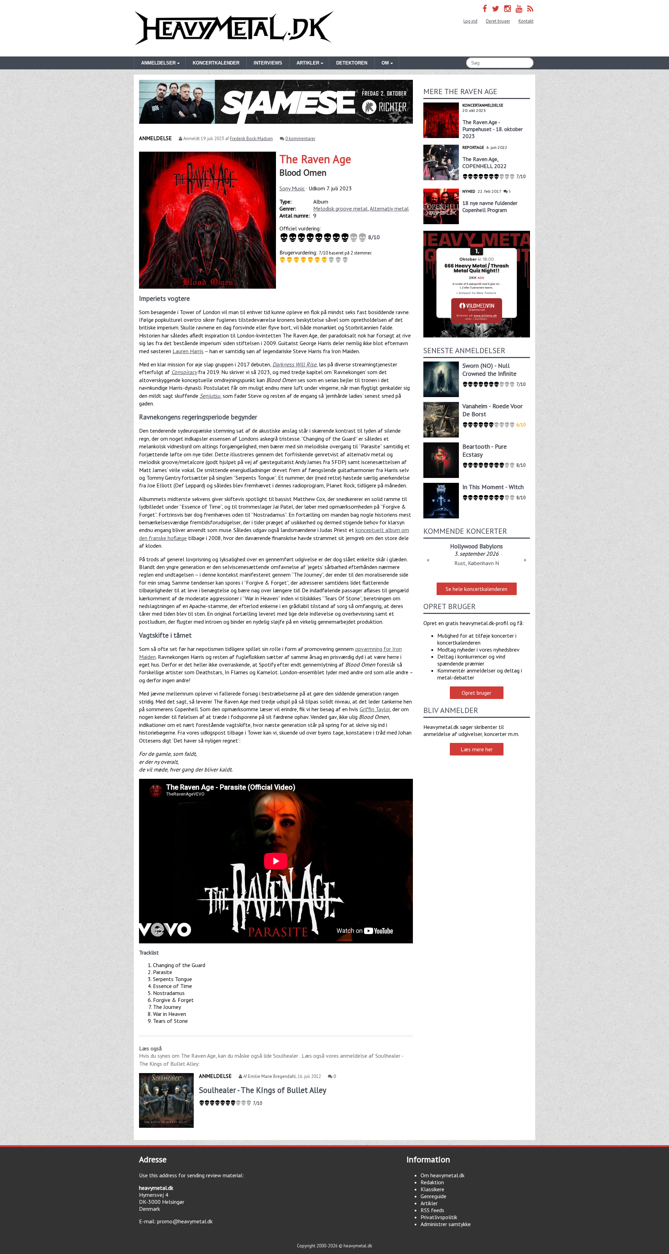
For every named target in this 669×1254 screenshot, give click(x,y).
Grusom (476, 546)
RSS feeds (432, 1210)
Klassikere (432, 1189)
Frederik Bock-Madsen (251, 139)
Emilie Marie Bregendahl (272, 1076)
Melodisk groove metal (340, 208)
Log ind (470, 21)
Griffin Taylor (375, 709)
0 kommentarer (300, 139)
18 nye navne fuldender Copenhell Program (489, 206)
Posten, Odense (476, 563)
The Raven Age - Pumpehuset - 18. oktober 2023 (492, 129)
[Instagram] (507, 8)
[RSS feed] (530, 8)
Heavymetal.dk (234, 28)
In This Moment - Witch (493, 487)
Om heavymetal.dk (442, 1175)
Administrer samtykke (446, 1224)
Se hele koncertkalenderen (476, 588)
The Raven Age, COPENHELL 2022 (484, 162)
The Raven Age (315, 159)
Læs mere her (477, 749)
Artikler (429, 1203)
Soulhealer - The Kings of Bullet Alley (262, 1090)
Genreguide (433, 1196)
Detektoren (351, 63)
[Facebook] (485, 8)
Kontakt (525, 21)
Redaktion (432, 1182)
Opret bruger (498, 21)
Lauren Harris (187, 351)
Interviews (268, 63)
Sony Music (292, 188)
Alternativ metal (389, 208)
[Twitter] (495, 8)
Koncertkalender (216, 63)
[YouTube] (519, 8)
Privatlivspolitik (439, 1217)
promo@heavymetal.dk (185, 1221)
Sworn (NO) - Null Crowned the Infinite (489, 370)
